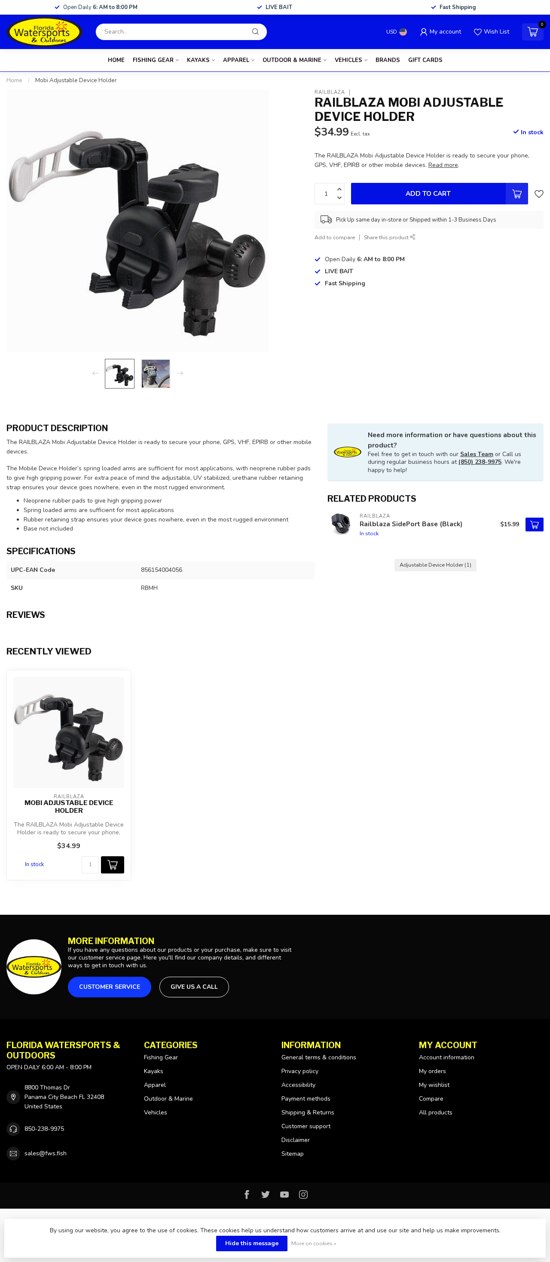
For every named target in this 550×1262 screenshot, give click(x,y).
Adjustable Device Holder (435, 564)
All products (435, 1112)
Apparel (236, 60)
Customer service (109, 987)
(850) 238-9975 (479, 462)
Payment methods (305, 1099)
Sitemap (292, 1154)
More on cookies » (313, 1243)
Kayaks (198, 60)
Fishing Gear (153, 60)
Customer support (305, 1126)
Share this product (387, 237)
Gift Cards (425, 60)
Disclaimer (295, 1140)
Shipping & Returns (307, 1112)
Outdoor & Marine (292, 60)
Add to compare (335, 237)
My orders (432, 1071)
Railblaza (330, 92)
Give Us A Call (194, 987)
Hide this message (251, 1243)
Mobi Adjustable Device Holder (76, 80)
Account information (446, 1057)
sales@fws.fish (45, 1153)
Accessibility (298, 1085)
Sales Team (476, 454)
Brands (388, 60)
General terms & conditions (318, 1057)
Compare (431, 1099)
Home (116, 60)
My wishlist (434, 1085)
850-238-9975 (44, 1129)
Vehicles (348, 60)
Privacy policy (299, 1071)
